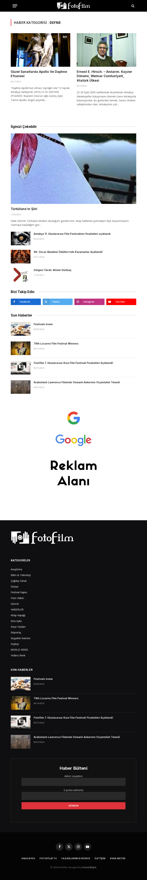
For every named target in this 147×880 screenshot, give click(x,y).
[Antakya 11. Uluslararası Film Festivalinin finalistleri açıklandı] (20, 238)
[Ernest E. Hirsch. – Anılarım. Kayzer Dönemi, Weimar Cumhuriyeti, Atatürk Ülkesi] (106, 50)
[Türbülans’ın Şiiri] (73, 168)
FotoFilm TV (48, 858)
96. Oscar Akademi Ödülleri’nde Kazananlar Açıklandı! (68, 251)
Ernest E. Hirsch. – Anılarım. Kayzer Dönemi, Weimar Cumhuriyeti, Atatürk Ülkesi (104, 76)
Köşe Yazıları (18, 626)
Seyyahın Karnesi (20, 638)
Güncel (15, 603)
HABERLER (17, 609)
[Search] (132, 6)
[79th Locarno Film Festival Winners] (20, 348)
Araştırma (16, 569)
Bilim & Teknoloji (21, 575)
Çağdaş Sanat (19, 580)
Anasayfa (28, 858)
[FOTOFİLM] (73, 6)
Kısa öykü (16, 621)
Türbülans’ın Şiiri (24, 209)
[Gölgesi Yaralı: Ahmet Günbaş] (20, 275)
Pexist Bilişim (89, 867)
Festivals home (43, 324)
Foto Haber (17, 598)
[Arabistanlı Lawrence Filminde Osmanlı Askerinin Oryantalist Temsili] (20, 387)
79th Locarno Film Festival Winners (56, 343)
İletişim (100, 858)
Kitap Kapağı (18, 615)
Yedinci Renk (18, 655)
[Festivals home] (20, 329)
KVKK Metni (117, 858)
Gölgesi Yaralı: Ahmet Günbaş (52, 270)
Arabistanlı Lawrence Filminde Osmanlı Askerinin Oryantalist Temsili (77, 382)
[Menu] (15, 6)
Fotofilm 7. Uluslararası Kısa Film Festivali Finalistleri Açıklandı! (73, 362)
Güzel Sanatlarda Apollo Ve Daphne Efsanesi (39, 74)
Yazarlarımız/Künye (75, 858)
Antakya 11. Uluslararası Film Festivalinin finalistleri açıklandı (72, 233)
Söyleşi (15, 644)
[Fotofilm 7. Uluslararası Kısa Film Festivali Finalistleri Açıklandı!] (20, 367)
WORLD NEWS (19, 649)
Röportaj (16, 632)
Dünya (14, 586)
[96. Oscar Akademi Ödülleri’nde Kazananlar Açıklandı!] (20, 256)
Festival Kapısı (19, 592)
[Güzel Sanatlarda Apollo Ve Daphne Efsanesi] (40, 50)
